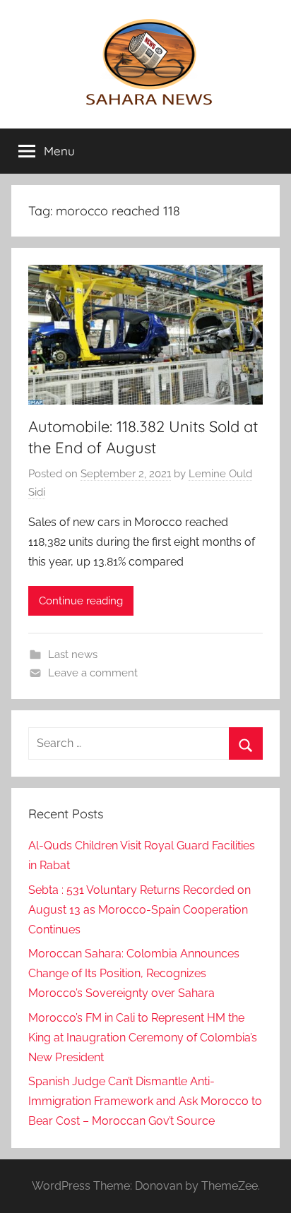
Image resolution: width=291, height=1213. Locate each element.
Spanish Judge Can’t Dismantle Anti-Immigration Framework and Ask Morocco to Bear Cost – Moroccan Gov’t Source (145, 1101)
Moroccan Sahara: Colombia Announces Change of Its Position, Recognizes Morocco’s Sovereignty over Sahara (133, 973)
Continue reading (81, 600)
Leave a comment (93, 673)
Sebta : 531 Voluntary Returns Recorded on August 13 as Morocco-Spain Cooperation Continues (139, 909)
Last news (72, 654)
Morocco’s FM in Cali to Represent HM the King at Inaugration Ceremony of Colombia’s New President (142, 1037)
